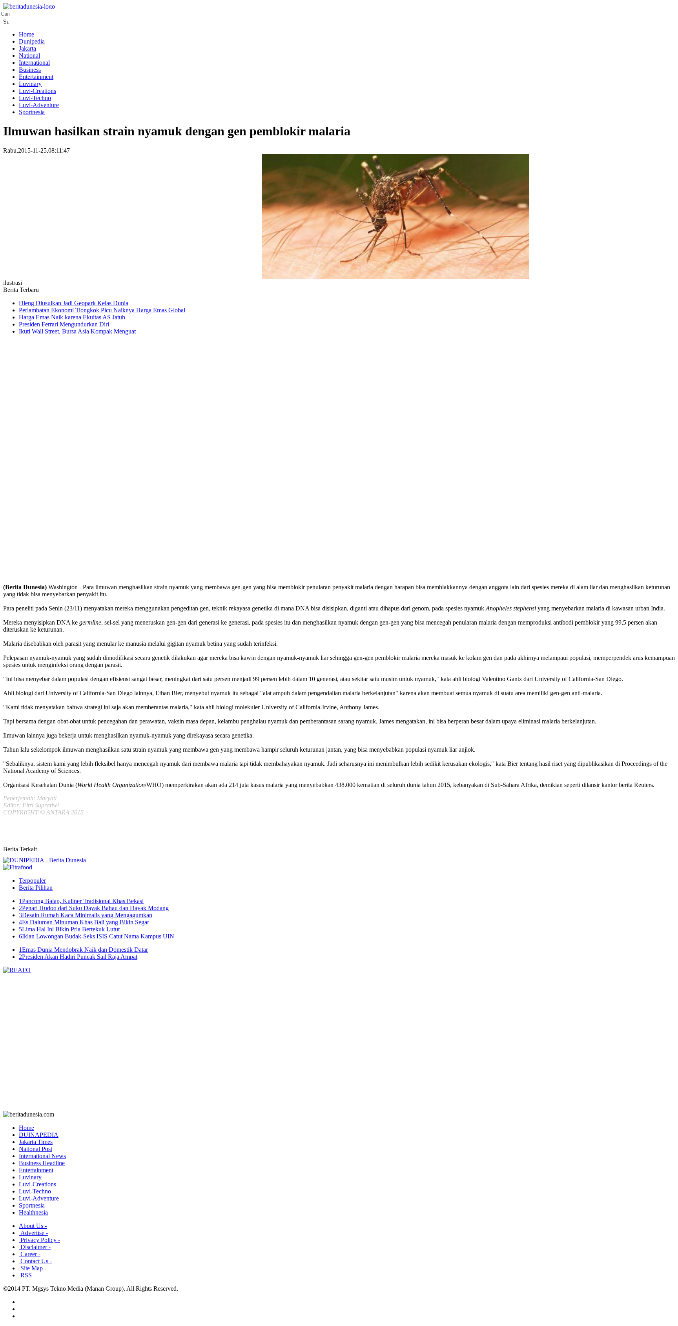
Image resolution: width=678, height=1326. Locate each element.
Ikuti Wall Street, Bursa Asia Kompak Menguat (77, 331)
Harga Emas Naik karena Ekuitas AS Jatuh (72, 317)
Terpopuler (32, 880)
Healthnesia (33, 1212)
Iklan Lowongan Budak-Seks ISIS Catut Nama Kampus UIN (96, 936)
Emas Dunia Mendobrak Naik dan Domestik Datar (83, 949)
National (29, 55)
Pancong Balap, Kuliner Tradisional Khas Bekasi (81, 901)
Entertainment (36, 76)
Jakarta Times (36, 1141)
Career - (29, 1254)
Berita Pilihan (36, 887)
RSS (25, 1275)
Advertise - (33, 1232)
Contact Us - (35, 1261)
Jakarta (27, 48)
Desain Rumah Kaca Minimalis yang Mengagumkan (85, 915)
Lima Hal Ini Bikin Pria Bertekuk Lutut (69, 929)
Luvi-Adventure (39, 105)
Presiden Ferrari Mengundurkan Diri (64, 324)
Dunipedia (32, 41)
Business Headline (42, 1163)
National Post (35, 1149)
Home (26, 34)
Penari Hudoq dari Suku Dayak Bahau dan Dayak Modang (94, 908)
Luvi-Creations (37, 90)
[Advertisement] (34, 466)
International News (42, 1156)
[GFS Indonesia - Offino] (17, 867)
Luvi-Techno (35, 98)
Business (30, 69)
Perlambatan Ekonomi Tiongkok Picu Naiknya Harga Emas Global (102, 310)
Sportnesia (32, 112)
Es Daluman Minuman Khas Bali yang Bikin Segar (84, 922)
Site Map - (32, 1268)
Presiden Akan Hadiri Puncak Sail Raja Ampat (78, 956)
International (34, 62)
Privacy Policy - (39, 1240)
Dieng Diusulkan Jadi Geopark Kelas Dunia (73, 303)
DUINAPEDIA (38, 1134)
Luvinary (30, 83)
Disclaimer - (35, 1247)
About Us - (33, 1225)
